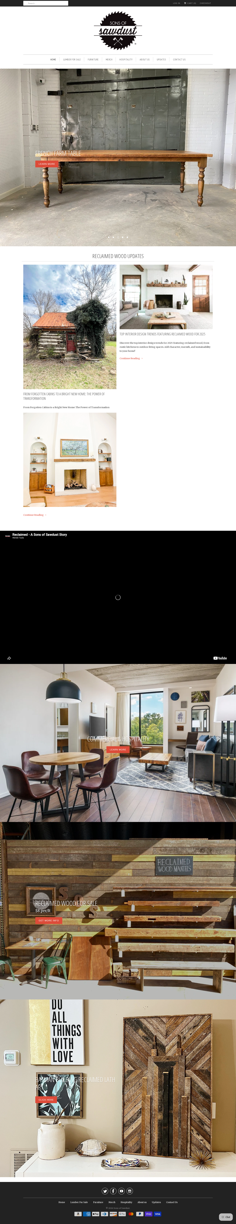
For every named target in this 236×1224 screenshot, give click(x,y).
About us (145, 59)
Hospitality (126, 59)
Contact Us (179, 59)
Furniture (93, 59)
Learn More (47, 164)
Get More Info (49, 920)
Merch (109, 59)
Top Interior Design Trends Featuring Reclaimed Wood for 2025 (162, 334)
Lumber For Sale (72, 59)
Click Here (46, 1099)
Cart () (191, 3)
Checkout (205, 3)
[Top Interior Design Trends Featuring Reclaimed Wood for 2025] (166, 297)
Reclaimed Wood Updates (118, 256)
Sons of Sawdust (122, 1208)
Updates (161, 59)
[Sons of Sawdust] (118, 31)
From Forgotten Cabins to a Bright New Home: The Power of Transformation (64, 396)
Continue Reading (33, 515)
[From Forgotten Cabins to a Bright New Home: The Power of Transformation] (69, 327)
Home (53, 59)
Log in (176, 3)
